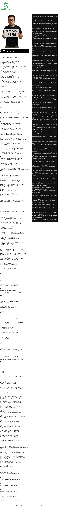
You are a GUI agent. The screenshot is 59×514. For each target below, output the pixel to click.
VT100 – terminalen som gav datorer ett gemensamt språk (9, 473)
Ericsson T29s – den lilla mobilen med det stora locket (9, 191)
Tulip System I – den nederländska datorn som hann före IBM (10, 466)
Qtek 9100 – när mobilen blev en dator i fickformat (8, 364)
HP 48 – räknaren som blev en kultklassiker (7, 224)
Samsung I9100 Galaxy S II (4, 393)
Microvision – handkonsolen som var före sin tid (8, 305)
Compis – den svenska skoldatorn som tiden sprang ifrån (9, 152)
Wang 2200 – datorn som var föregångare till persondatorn (10, 479)
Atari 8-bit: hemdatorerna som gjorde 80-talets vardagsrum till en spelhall (12, 93)
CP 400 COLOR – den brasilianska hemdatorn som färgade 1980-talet (11, 153)
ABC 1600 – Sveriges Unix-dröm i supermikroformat (8, 56)
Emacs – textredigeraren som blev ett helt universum (9, 176)
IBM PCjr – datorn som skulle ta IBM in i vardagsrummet (9, 255)
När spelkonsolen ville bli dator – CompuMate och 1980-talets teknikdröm (12, 331)
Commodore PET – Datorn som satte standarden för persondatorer (11, 145)
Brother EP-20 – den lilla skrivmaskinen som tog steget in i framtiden (11, 116)
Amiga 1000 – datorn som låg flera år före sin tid (8, 67)
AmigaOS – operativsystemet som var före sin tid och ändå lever (10, 73)
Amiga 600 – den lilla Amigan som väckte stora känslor (9, 71)
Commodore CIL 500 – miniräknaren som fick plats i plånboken (10, 142)
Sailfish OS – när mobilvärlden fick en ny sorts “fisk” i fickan (9, 382)
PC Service (2, 51)
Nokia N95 (1, 341)
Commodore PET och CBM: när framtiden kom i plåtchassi (9, 147)
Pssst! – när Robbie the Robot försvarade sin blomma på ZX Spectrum (11, 359)
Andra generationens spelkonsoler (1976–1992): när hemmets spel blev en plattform (14, 80)
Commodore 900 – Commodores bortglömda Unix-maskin (9, 138)
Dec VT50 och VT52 (3, 162)
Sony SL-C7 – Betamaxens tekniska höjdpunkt (7, 425)
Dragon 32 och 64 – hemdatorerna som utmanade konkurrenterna (11, 168)
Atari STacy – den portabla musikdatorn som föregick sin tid (10, 102)
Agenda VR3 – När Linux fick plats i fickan (7, 62)
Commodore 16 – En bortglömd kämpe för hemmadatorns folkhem (11, 134)
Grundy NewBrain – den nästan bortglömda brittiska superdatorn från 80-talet (13, 211)
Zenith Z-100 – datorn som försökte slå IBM (7, 497)
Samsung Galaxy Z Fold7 (4, 391)
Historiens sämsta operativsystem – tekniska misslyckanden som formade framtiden (14, 219)
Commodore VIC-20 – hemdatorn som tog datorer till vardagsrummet (11, 149)
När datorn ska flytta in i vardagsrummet (6, 319)
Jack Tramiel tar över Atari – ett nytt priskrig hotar (8, 275)
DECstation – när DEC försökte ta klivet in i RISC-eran (9, 163)
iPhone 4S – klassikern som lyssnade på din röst (8, 268)
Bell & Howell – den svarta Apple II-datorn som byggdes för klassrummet (12, 113)
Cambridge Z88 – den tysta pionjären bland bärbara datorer (10, 123)
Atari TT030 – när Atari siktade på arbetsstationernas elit (9, 105)
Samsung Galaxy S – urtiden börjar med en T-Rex (8, 384)
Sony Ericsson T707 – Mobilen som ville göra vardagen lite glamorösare (11, 418)
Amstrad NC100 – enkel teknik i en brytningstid (8, 76)
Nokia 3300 (2, 336)
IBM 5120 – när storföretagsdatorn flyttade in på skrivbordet (10, 252)
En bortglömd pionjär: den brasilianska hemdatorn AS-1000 (10, 177)
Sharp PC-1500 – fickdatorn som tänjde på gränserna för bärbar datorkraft (12, 398)
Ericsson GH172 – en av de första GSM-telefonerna (8, 182)
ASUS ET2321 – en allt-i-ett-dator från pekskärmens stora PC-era (11, 88)
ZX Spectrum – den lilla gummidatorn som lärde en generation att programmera (13, 500)
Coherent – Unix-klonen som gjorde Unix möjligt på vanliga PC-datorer (11, 130)
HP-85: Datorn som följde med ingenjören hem (8, 244)
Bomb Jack (2, 114)
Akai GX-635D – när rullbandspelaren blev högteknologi (9, 63)
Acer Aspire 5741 (2, 58)
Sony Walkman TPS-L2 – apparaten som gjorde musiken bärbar (10, 427)
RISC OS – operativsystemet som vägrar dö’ (7, 373)
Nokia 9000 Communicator (4, 338)
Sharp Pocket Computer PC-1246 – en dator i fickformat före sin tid (11, 401)
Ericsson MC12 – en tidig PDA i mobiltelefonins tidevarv (9, 185)
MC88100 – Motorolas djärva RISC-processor (7, 302)
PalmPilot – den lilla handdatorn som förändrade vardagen (9, 356)
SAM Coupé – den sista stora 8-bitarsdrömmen (8, 383)
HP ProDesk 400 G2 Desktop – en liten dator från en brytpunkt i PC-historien (13, 242)
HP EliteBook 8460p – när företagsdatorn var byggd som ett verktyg (11, 232)
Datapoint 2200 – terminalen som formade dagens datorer (10, 159)
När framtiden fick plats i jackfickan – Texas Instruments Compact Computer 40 (13, 321)
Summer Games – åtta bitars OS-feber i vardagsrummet (9, 435)
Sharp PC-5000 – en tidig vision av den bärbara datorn (9, 400)
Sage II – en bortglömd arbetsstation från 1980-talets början (10, 381)
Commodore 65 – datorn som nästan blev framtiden (8, 137)
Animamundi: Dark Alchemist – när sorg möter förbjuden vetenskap (11, 81)
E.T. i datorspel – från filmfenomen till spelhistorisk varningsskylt (10, 175)
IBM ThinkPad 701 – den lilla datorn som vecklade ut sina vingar (10, 260)
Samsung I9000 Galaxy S (4, 392)
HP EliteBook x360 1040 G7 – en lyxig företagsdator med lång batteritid (12, 233)
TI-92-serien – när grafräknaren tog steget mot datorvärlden (10, 458)
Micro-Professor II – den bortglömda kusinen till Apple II (9, 303)
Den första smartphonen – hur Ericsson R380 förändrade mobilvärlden (11, 165)
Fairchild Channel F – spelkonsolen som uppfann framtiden (10, 201)
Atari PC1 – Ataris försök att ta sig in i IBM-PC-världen (9, 98)
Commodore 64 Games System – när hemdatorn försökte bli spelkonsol (12, 135)
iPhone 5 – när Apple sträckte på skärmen (7, 269)
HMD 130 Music (2, 221)
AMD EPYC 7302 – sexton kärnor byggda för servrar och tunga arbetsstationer (13, 66)
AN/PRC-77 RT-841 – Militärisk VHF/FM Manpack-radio (9, 78)
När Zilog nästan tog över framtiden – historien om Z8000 (9, 332)
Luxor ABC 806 (2, 295)
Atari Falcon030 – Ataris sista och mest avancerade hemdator (10, 95)
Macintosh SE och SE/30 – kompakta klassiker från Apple (9, 300)
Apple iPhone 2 (2, 86)
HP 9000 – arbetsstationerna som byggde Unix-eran (8, 226)
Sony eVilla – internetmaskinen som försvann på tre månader (10, 423)
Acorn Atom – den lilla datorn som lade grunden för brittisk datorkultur (11, 61)
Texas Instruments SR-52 (4, 454)
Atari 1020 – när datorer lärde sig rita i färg (7, 90)
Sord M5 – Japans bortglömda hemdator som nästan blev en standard (11, 429)
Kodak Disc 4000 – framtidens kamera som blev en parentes (10, 284)
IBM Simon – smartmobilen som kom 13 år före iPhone (9, 259)
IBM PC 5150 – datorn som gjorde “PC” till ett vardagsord (9, 254)
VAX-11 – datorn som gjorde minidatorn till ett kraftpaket (9, 471)
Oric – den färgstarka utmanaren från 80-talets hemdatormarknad (11, 349)
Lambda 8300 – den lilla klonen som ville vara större (8, 290)
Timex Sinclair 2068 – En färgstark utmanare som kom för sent (10, 462)
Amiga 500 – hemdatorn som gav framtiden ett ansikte (9, 70)
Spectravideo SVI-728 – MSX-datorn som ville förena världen (10, 432)
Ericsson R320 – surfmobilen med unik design (7, 186)
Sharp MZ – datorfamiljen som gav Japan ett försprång (9, 397)
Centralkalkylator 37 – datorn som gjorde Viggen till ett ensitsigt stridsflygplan (13, 129)
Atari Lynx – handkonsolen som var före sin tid (7, 97)
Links (1, 294)
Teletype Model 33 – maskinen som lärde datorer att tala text (10, 451)
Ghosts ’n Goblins (3, 210)
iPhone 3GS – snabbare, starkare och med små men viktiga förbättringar (12, 267)
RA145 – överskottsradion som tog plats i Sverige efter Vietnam (10, 368)
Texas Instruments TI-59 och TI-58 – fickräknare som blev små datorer (11, 456)
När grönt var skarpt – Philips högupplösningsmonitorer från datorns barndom (13, 323)
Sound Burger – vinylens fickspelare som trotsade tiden (9, 430)
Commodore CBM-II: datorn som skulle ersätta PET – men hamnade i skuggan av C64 (14, 139)
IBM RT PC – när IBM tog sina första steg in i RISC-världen (9, 257)
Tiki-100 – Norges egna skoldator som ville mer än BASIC (9, 461)
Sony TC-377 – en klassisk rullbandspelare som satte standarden (11, 426)
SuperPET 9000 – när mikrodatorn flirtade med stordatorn (9, 439)
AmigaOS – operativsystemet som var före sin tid (8, 72)
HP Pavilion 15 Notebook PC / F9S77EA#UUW (7, 237)
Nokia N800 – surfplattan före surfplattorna (7, 339)
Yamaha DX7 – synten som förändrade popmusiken (8, 491)
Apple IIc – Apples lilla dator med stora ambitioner (8, 82)
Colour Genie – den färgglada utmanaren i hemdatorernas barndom (11, 132)
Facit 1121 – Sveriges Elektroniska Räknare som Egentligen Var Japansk (11, 200)
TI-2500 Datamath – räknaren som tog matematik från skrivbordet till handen (13, 457)
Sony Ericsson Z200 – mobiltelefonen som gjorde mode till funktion (11, 422)
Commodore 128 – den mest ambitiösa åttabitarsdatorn (9, 133)
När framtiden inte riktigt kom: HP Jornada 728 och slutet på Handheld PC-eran (13, 322)
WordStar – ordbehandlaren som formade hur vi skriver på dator (10, 480)
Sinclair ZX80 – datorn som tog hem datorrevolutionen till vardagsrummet (12, 405)
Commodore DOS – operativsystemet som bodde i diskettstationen (11, 143)
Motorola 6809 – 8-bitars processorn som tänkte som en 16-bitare (11, 310)
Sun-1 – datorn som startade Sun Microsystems (8, 436)
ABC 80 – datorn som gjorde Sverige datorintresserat (9, 57)
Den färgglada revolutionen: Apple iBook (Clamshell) (9, 164)
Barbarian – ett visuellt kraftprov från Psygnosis (8, 109)
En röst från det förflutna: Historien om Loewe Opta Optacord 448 (11, 179)
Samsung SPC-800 (3, 394)
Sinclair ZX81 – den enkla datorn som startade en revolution (10, 406)
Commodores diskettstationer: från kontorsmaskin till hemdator (11, 151)
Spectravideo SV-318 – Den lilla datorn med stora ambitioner (10, 431)
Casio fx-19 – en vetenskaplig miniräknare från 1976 (8, 124)
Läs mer (52, 20)
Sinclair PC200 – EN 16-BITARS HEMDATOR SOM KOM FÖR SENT (10, 402)
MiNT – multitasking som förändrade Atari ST (7, 307)
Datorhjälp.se (24, 505)
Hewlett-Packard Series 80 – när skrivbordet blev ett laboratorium (11, 218)
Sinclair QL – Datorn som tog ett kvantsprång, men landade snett (11, 403)
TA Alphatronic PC (3, 445)
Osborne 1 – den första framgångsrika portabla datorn (9, 351)
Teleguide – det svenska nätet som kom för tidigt (8, 449)
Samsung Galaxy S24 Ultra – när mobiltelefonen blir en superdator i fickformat (13, 388)
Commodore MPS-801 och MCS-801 (6, 144)
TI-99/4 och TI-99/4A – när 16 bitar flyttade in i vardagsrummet (10, 460)
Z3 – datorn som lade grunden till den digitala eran (8, 496)
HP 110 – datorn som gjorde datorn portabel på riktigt (9, 222)
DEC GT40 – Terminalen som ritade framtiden (7, 160)
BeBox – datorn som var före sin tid (6, 112)
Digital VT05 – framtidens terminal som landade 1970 (9, 167)
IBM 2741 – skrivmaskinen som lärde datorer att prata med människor (11, 249)
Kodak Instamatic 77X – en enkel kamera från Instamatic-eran (10, 285)
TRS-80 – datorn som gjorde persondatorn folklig (8, 465)
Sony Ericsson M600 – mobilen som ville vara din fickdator (9, 413)
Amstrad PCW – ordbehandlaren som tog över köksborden (10, 77)
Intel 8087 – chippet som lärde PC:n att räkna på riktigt (9, 264)
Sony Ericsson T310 (3, 417)
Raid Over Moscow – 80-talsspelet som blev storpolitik (9, 370)
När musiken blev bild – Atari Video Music (7, 327)
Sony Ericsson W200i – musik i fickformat (7, 420)
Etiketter (1, 195)
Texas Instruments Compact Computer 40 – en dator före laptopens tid (12, 452)
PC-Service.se (18, 505)
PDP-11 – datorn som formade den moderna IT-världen (9, 358)
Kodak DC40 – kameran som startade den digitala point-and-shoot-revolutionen (13, 282)
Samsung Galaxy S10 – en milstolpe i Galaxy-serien (8, 386)
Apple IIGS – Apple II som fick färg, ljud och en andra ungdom (10, 83)
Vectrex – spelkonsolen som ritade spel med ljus (8, 472)
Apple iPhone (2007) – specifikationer (6, 85)
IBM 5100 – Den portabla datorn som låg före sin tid (8, 250)
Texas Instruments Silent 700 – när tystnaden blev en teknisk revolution (12, 453)
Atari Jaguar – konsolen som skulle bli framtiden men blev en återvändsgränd (13, 96)
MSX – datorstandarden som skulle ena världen (8, 313)
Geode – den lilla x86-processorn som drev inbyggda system (10, 208)
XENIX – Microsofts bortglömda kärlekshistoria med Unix (9, 485)
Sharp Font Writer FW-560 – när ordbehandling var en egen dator (11, 396)
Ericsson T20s (2, 189)
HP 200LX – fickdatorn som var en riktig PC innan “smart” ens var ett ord (12, 223)
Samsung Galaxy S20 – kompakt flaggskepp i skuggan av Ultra (10, 387)
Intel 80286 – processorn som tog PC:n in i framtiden (9, 262)
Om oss (1, 348)
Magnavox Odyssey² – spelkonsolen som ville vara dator (9, 301)
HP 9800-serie (2, 227)
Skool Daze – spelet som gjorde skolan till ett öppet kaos (9, 408)
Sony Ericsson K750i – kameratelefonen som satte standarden (10, 412)
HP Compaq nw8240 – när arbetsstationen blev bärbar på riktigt (10, 231)
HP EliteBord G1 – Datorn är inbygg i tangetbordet (8, 234)
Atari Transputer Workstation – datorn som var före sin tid (9, 103)
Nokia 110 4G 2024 (3, 333)
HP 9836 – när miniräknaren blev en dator (7, 228)
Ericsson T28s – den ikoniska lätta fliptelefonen (8, 190)
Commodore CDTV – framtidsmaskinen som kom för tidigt (9, 140)
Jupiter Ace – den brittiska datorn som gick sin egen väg (9, 278)
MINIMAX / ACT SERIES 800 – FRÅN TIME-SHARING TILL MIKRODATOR (11, 306)
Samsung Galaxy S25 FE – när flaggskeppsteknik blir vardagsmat (10, 389)
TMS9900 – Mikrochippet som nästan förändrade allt (9, 463)
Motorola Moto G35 (3, 311)
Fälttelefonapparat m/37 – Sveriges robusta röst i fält (9, 202)
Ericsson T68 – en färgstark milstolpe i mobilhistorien (9, 194)
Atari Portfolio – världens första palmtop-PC (7, 100)
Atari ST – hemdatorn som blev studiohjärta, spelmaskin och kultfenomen (12, 101)
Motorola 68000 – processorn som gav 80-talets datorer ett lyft (10, 308)
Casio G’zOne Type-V (3, 125)
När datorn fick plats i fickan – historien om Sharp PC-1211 (9, 318)
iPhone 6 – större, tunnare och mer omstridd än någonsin (9, 270)
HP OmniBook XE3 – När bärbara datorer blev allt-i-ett (9, 236)
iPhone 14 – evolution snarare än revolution (7, 265)
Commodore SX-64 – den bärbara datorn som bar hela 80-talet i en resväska (12, 148)
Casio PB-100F (2, 127)
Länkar (1, 291)
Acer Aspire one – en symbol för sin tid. (6, 59)
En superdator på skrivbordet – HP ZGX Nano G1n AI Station (10, 180)
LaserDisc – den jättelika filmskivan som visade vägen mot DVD (10, 292)
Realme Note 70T (3, 371)
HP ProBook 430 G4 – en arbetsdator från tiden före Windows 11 (10, 240)
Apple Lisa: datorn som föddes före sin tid (7, 87)
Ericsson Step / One (3, 188)
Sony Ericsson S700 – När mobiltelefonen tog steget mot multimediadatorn (12, 416)
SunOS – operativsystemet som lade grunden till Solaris (9, 437)
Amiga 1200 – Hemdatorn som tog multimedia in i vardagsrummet (11, 68)
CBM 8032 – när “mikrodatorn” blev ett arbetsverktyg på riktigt (10, 128)
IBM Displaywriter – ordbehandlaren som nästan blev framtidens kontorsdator (13, 253)
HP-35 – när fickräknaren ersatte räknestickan (7, 243)
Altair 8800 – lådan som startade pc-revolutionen (8, 65)
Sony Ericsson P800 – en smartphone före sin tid (8, 415)
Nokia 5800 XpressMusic (4, 337)
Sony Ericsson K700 (3, 411)
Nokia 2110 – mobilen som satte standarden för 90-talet (9, 334)
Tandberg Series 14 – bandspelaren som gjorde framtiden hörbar (11, 446)
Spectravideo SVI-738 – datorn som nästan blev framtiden (9, 434)
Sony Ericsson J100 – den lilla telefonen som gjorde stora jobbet (10, 410)
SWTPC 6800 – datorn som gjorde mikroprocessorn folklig (9, 440)
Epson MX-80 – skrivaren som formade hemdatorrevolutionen (10, 181)
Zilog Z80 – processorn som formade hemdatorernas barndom (10, 498)
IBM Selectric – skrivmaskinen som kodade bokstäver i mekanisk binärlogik (12, 258)
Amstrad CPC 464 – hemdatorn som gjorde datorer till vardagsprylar (11, 75)
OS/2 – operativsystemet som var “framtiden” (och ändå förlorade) (11, 350)
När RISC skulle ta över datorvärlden (6, 328)
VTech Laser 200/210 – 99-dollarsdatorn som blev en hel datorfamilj (11, 474)
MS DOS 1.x (2, 312)
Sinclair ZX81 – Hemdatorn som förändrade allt (7, 407)
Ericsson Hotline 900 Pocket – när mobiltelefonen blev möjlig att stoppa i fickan (13, 184)
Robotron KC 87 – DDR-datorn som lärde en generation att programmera (12, 376)
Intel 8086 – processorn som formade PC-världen (8, 263)
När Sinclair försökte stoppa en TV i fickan (7, 329)
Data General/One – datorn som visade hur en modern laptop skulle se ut (12, 158)
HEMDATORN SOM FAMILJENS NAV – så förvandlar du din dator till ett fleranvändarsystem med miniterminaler (11, 217)
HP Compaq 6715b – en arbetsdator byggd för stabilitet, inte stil (10, 229)
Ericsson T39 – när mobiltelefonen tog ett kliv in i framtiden (10, 193)
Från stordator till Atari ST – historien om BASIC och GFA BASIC (10, 204)
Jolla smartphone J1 (3, 276)
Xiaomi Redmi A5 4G (3, 486)
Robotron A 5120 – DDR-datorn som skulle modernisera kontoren (11, 375)
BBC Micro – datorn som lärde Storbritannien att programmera (10, 111)
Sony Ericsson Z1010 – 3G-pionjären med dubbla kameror (9, 421)
